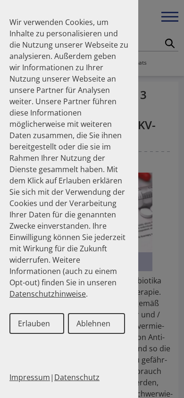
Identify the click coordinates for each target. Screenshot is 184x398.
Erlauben (34, 323)
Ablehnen (93, 323)
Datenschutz (77, 377)
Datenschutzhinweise (47, 294)
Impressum (29, 377)
